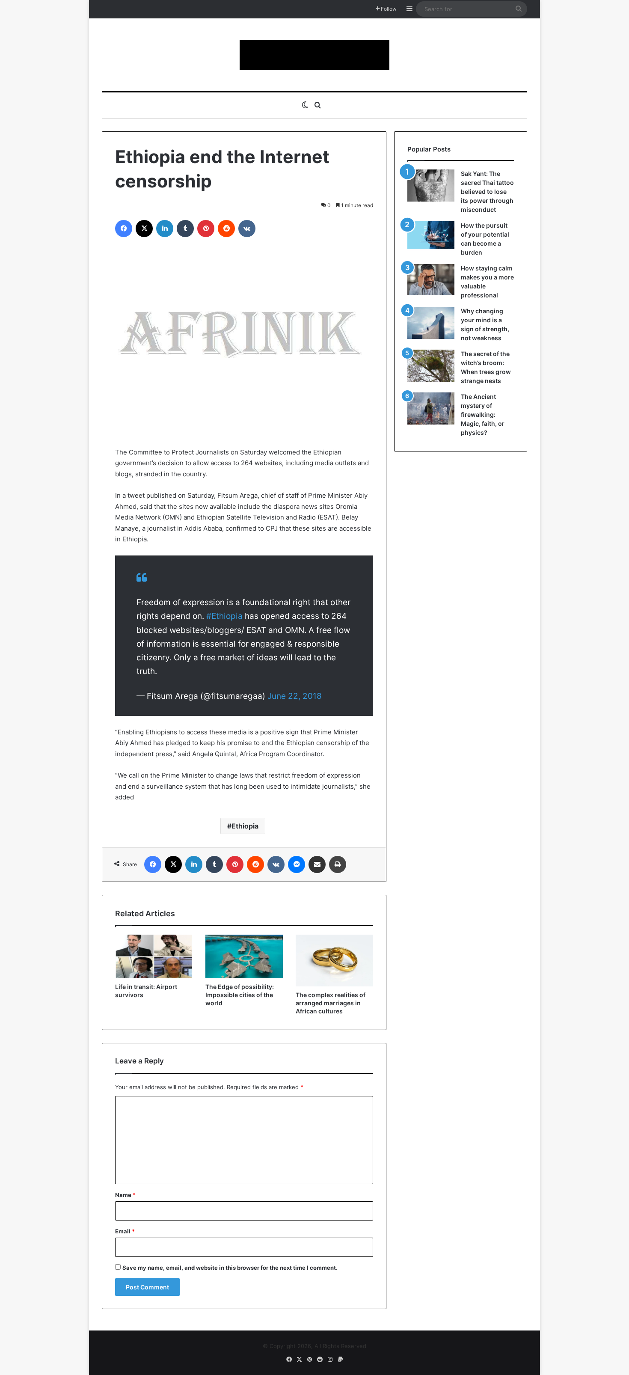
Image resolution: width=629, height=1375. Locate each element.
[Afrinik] (314, 55)
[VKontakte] (246, 228)
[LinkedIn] (164, 228)
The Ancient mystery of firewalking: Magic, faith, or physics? (482, 414)
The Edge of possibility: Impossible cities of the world (239, 995)
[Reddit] (226, 228)
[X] (144, 228)
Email (125, 1231)
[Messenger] (296, 864)
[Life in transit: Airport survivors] (154, 956)
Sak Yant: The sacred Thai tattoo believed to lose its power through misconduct (487, 191)
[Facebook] (123, 228)
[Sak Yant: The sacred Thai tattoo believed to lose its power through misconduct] (430, 185)
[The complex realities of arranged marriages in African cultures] (334, 960)
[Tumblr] (185, 228)
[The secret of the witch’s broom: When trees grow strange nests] (430, 366)
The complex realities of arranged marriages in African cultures (330, 1003)
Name (125, 1194)
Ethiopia (244, 826)
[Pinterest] (205, 228)
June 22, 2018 (294, 696)
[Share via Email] (317, 864)
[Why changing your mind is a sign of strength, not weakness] (430, 323)
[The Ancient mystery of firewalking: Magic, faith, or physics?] (430, 408)
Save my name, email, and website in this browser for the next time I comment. (230, 1267)
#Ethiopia (224, 616)
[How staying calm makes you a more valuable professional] (430, 279)
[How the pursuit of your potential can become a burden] (430, 236)
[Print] (337, 864)
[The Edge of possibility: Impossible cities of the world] (244, 956)
